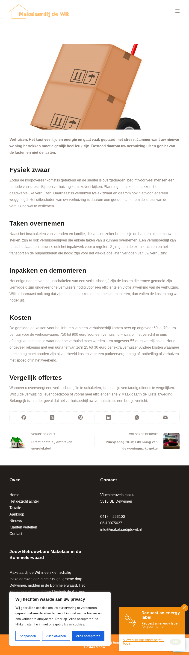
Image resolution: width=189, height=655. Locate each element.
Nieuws (15, 521)
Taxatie (15, 508)
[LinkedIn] (109, 417)
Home (14, 495)
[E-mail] (165, 417)
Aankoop (16, 514)
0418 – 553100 (112, 517)
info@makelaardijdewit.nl (121, 529)
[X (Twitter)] (52, 417)
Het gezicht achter (24, 501)
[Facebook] (24, 417)
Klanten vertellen (23, 527)
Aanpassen (28, 636)
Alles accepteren (88, 636)
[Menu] (177, 11)
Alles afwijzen (56, 636)
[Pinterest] (80, 417)
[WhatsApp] (137, 417)
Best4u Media (94, 647)
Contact (15, 534)
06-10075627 (111, 523)
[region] (60, 619)
